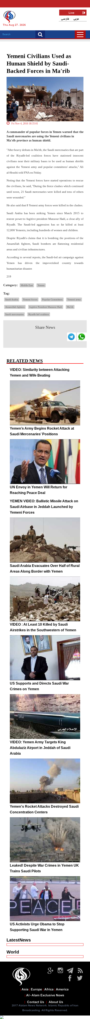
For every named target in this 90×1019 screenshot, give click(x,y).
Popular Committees (52, 299)
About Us (56, 1002)
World (13, 952)
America (62, 989)
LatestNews (19, 940)
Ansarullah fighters (14, 307)
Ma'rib (70, 307)
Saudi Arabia (11, 299)
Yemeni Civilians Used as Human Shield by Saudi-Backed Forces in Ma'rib (39, 63)
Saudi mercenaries (14, 314)
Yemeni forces (30, 299)
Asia (25, 989)
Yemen (41, 285)
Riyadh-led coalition (38, 314)
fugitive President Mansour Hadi (45, 307)
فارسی (65, 19)
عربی (76, 19)
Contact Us (35, 1002)
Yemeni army (74, 299)
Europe (36, 989)
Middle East (27, 285)
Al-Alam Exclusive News (45, 995)
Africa (49, 989)
